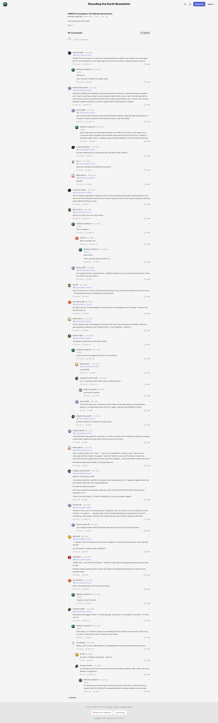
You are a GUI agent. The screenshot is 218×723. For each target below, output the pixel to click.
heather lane (77, 430)
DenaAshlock (78, 580)
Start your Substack (103, 712)
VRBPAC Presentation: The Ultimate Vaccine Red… (90, 14)
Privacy (109, 707)
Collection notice (126, 707)
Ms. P (78, 161)
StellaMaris (77, 557)
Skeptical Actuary (83, 416)
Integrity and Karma (88, 378)
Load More (72, 698)
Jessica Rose (77, 209)
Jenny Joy (79, 110)
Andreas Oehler (79, 609)
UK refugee (80, 642)
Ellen (74, 285)
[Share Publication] (190, 4)
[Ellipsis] (149, 52)
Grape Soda (77, 52)
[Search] (185, 4)
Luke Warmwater (83, 147)
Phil (81, 654)
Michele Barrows (79, 87)
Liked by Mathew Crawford (83, 55)
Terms (116, 707)
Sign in (211, 4)
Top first (146, 33)
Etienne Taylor (78, 335)
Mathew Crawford (75, 16)
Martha (75, 536)
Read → (71, 25)
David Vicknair (89, 389)
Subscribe (199, 4)
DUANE (83, 238)
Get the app (120, 712)
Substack (97, 718)
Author (79, 72)
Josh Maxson (78, 301)
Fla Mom (76, 505)
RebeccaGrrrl (81, 175)
